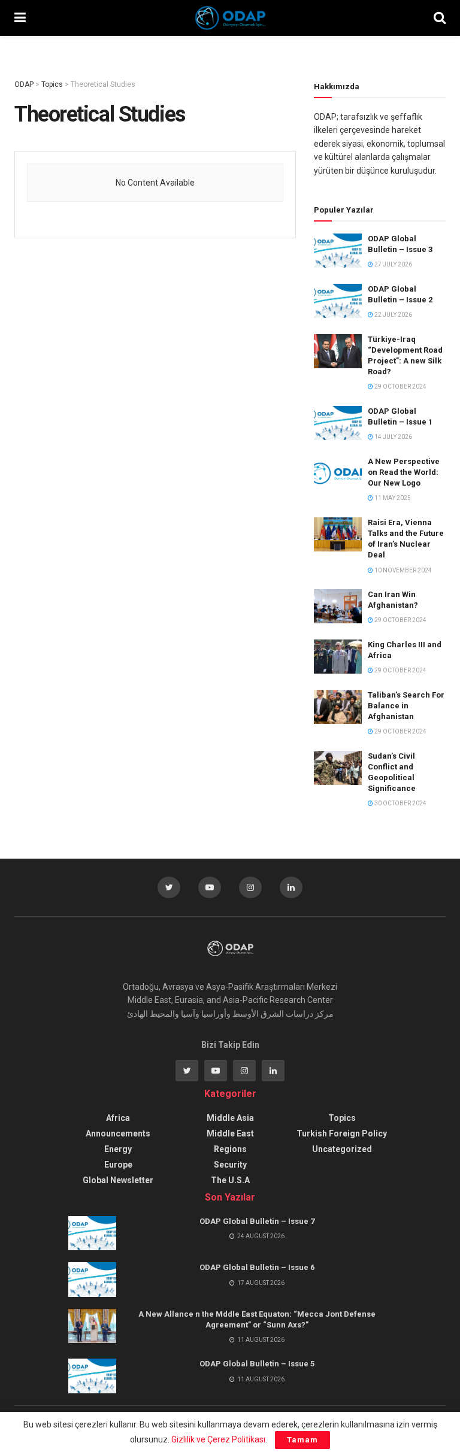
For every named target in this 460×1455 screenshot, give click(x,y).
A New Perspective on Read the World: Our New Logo (404, 472)
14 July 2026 (392, 437)
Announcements (118, 1133)
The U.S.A (230, 1180)
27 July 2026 (392, 264)
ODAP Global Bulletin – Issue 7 (256, 1221)
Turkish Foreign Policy (341, 1133)
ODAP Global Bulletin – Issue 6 (256, 1267)
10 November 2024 (402, 570)
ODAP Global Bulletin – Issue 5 (256, 1363)
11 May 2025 (392, 498)
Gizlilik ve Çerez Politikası (218, 1439)
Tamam (302, 1439)
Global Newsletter (118, 1180)
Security (230, 1164)
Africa (118, 1118)
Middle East (230, 1133)
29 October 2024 (399, 386)
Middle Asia (230, 1118)
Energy (118, 1149)
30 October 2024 (399, 803)
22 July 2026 (392, 314)
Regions (230, 1149)
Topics (342, 1118)
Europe (118, 1164)
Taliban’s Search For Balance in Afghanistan (406, 705)
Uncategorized (342, 1149)
